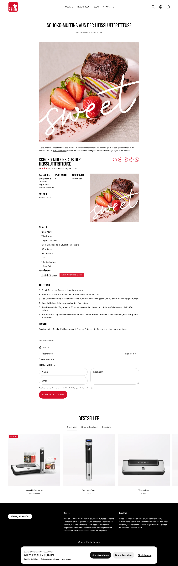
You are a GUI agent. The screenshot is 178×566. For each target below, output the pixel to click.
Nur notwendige (123, 555)
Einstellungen (144, 555)
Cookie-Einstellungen (89, 542)
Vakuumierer (143, 490)
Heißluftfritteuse (59, 150)
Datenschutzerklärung (50, 559)
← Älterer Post (46, 353)
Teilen (46, 347)
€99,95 (89, 493)
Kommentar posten (53, 394)
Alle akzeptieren (100, 555)
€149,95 (34, 493)
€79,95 (143, 493)
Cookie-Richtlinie (31, 559)
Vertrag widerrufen (20, 516)
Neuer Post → (132, 353)
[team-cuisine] (13, 7)
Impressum (66, 559)
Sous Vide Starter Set (34, 490)
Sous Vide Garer (89, 490)
